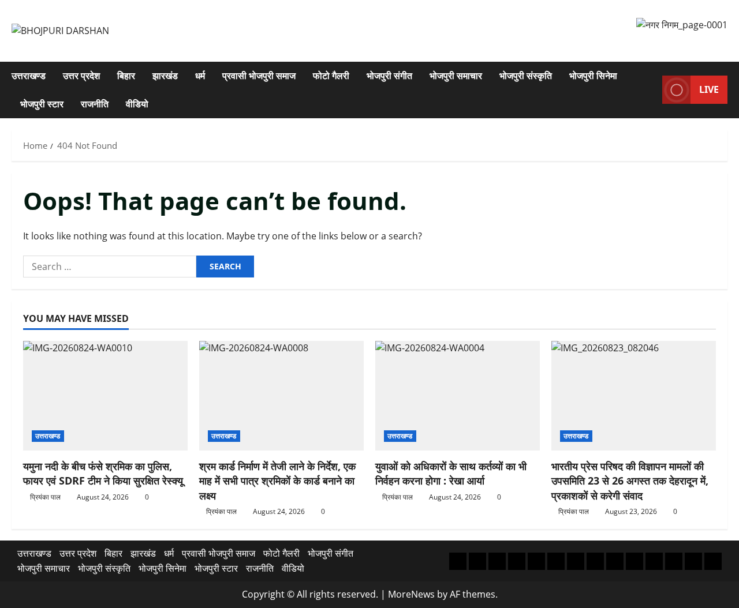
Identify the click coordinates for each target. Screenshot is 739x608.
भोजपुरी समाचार (456, 75)
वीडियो (137, 103)
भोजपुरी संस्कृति (525, 75)
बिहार (126, 75)
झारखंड (165, 75)
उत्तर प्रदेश (81, 75)
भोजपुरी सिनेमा (593, 75)
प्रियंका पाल (45, 497)
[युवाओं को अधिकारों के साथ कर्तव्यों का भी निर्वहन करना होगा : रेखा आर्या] (457, 396)
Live (709, 89)
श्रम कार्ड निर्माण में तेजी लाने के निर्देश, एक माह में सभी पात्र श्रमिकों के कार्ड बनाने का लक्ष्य (277, 480)
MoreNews (411, 594)
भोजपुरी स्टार (42, 103)
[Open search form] (650, 89)
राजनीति (95, 103)
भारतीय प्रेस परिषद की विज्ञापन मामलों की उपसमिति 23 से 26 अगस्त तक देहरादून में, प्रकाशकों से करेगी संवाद (629, 480)
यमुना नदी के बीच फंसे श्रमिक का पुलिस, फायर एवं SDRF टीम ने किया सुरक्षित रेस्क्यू (103, 473)
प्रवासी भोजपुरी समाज (259, 75)
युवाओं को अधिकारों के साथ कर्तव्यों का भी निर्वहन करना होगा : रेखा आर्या (451, 473)
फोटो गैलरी (331, 75)
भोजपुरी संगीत (389, 75)
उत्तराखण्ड (29, 75)
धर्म (200, 75)
